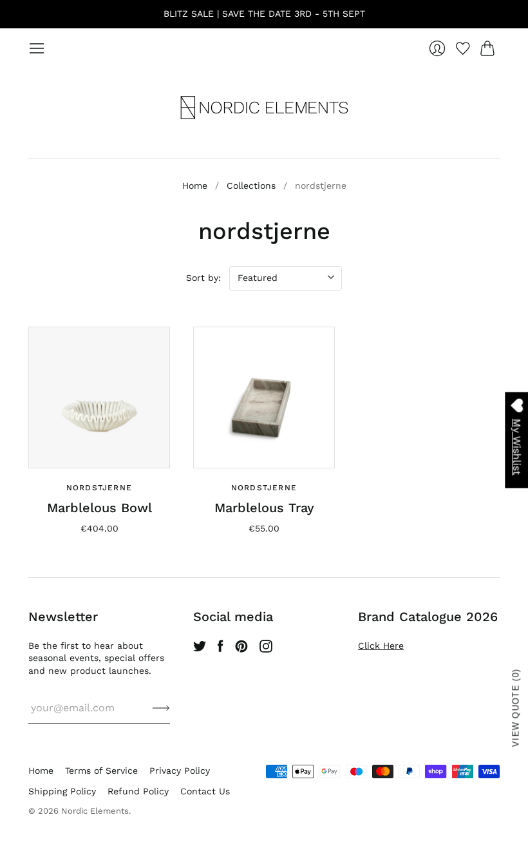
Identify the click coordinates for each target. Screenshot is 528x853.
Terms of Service (101, 770)
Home (194, 185)
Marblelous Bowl (99, 507)
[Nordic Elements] (264, 107)
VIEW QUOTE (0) (516, 708)
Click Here (381, 645)
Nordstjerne (99, 487)
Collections (251, 185)
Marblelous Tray (264, 507)
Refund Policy (138, 791)
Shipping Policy (62, 791)
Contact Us (205, 791)
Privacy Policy (179, 770)
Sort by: (203, 278)
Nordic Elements (95, 811)
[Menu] (36, 48)
